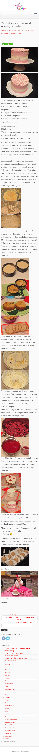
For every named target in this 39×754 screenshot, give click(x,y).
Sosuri (6, 686)
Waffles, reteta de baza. (26, 622)
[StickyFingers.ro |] (19, 5)
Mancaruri (8, 664)
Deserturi (7, 697)
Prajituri (7, 703)
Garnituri (7, 678)
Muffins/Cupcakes (9, 705)
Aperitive (7, 667)
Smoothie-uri (8, 733)
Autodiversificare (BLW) (13, 30)
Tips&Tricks (8, 736)
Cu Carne (7, 672)
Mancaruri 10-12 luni (10, 727)
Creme (6, 711)
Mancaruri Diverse (9, 689)
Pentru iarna (8, 695)
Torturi (21, 30)
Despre (7, 738)
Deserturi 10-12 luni (9, 722)
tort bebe (6, 33)
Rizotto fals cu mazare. (14, 653)
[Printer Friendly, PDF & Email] (7, 44)
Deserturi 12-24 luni (9, 725)
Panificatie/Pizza (9, 683)
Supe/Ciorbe (8, 669)
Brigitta (19, 33)
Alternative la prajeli (9, 692)
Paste (6, 681)
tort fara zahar (12, 33)
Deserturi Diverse (9, 714)
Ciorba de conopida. (13, 656)
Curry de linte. (11, 661)
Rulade (7, 708)
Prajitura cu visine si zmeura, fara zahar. (19, 618)
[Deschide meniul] (35, 14)
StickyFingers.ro (16, 751)
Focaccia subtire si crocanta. (16, 658)
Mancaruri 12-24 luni (10, 730)
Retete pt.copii (9, 717)
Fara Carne (7, 675)
